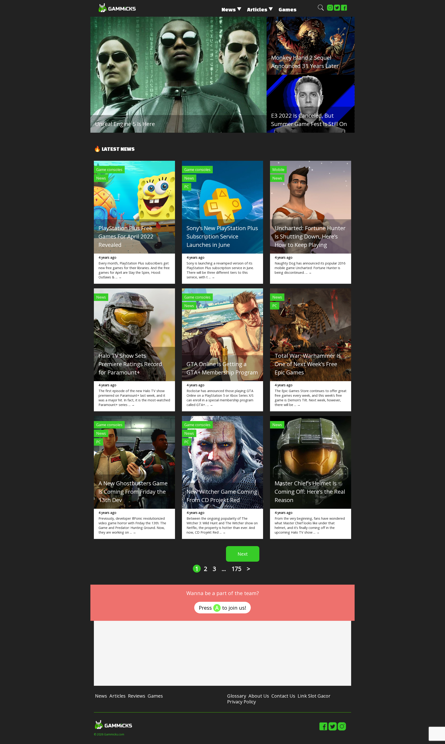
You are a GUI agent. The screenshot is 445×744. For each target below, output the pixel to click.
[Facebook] (343, 9)
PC (186, 186)
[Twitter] (337, 9)
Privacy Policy (241, 702)
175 (236, 569)
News (229, 9)
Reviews (136, 696)
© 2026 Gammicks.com (109, 734)
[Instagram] (330, 9)
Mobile (278, 169)
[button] (320, 9)
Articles (257, 9)
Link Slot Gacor (314, 696)
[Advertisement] (222, 653)
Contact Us (283, 696)
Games (287, 9)
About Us (258, 696)
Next (243, 554)
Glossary (236, 696)
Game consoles (109, 169)
